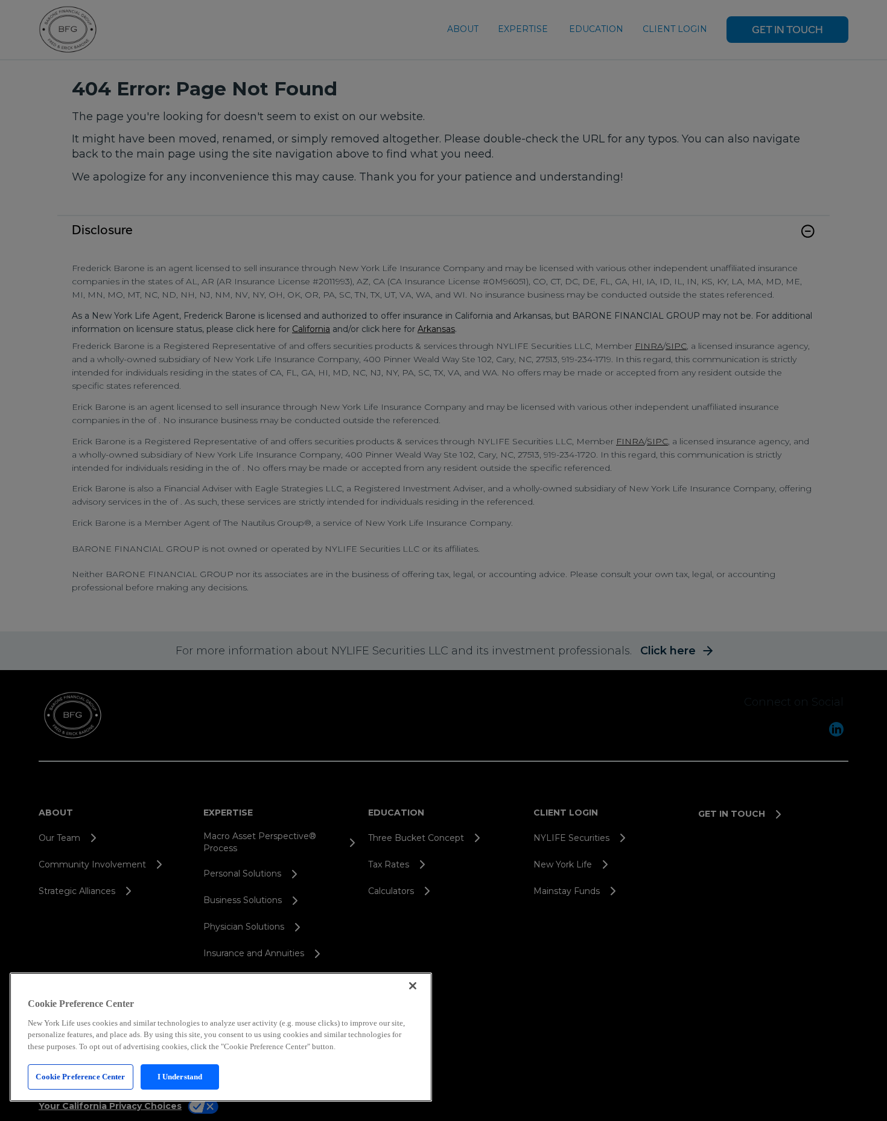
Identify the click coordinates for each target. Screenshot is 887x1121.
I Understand (180, 1076)
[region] (221, 1037)
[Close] (412, 985)
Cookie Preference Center (80, 1076)
